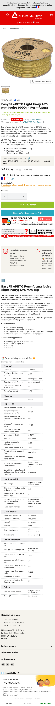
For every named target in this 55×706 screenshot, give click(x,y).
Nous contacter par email (14, 622)
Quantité (4, 191)
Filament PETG (16, 29)
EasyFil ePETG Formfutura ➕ (32, 122)
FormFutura (37, 119)
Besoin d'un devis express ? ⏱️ (27, 213)
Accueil (4, 29)
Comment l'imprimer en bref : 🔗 (16, 158)
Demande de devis (11, 619)
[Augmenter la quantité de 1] (24, 196)
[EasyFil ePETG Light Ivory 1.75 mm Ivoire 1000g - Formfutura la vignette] (5, 90)
